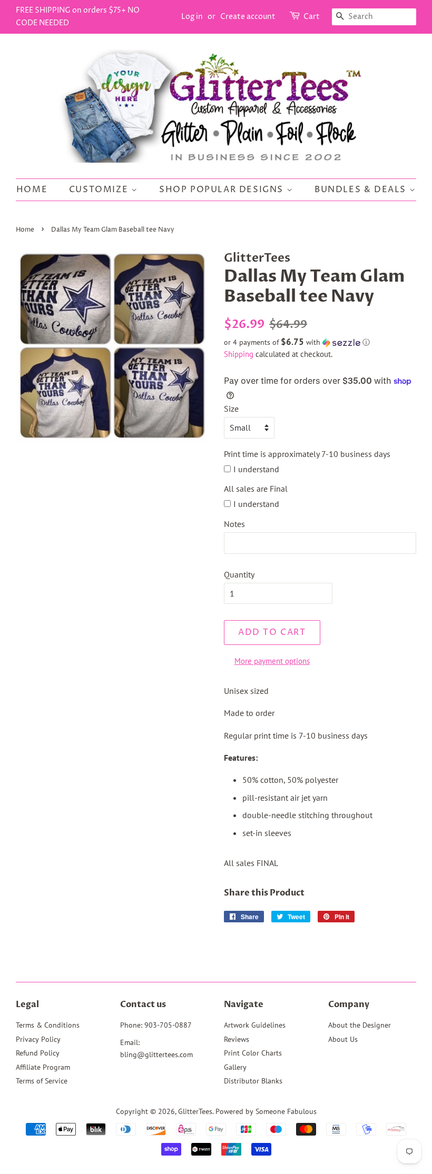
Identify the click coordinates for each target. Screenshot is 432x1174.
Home (31, 189)
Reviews (236, 1039)
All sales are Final (256, 488)
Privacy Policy (38, 1039)
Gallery (235, 1067)
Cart (311, 17)
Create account (248, 17)
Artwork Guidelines (255, 1025)
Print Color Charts (253, 1053)
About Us (343, 1039)
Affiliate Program (43, 1067)
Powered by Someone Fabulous (266, 1111)
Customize (100, 189)
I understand (256, 469)
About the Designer (359, 1025)
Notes (234, 524)
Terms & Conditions (48, 1025)
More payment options (272, 661)
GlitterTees (195, 1111)
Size (231, 408)
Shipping (238, 354)
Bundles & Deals (362, 189)
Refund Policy (38, 1053)
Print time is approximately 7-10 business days (307, 454)
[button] (320, 342)
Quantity (239, 574)
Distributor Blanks (253, 1081)
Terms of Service (41, 1081)
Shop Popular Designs (223, 189)
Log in (192, 17)
